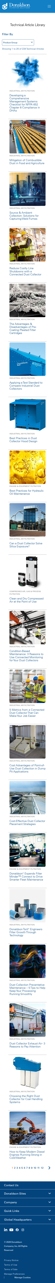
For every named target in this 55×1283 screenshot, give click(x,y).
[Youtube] (12, 1230)
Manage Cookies (22, 1277)
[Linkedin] (6, 1230)
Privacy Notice (11, 1260)
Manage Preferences (14, 1274)
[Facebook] (18, 1230)
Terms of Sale (11, 1269)
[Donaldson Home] (23, 6)
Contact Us (11, 1185)
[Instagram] (24, 1230)
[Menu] (49, 6)
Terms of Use (10, 1265)
